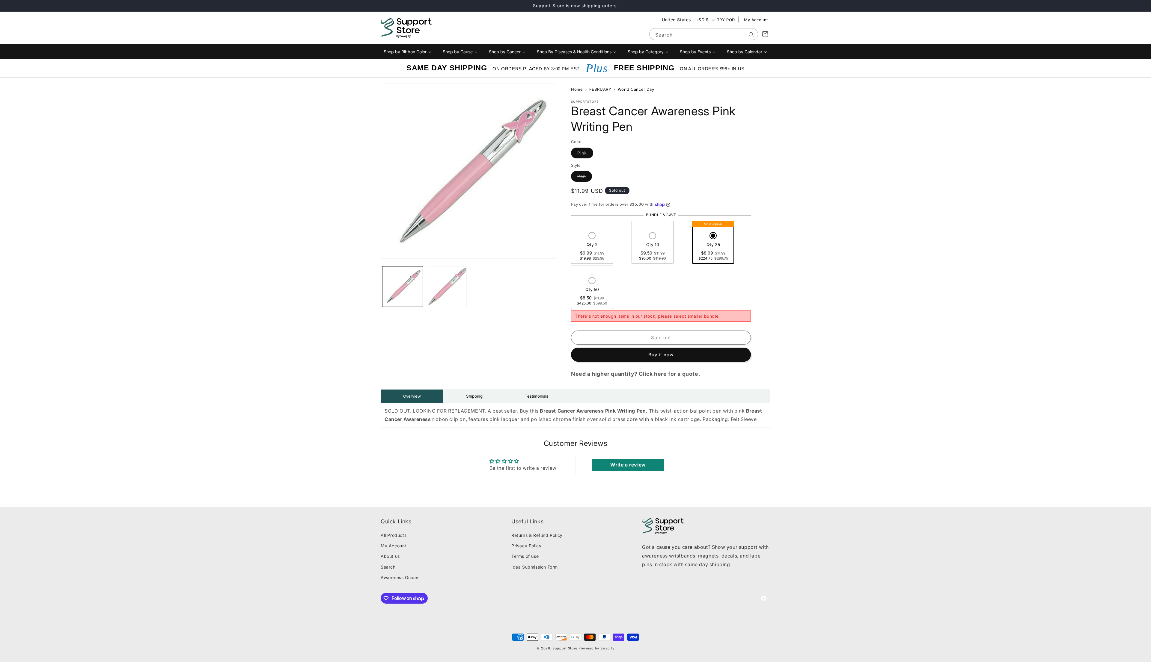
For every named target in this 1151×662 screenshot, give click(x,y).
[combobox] (703, 34)
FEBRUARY (600, 89)
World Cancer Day (636, 89)
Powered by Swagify (596, 648)
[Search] (751, 34)
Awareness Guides (400, 577)
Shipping (474, 396)
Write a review (628, 465)
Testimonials (536, 396)
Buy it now (661, 354)
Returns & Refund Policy (537, 535)
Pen (584, 176)
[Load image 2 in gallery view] (446, 286)
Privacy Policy (526, 545)
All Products (393, 535)
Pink (585, 152)
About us (390, 556)
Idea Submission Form (534, 566)
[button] (592, 247)
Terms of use (525, 556)
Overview (412, 396)
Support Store (564, 648)
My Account (756, 19)
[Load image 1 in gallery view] (402, 286)
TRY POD (726, 19)
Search (388, 566)
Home (577, 89)
